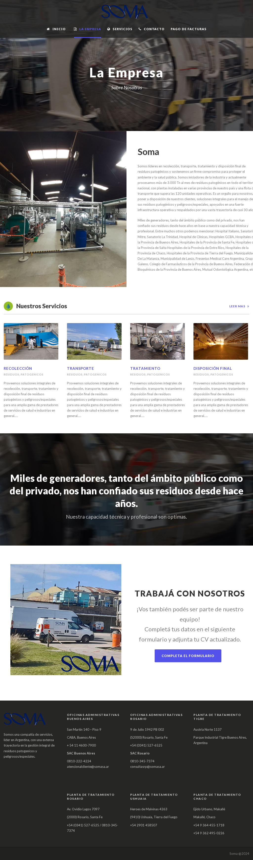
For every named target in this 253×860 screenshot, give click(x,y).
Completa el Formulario (188, 656)
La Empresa (90, 29)
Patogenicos (32, 374)
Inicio (59, 29)
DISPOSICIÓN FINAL (212, 368)
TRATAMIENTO (145, 368)
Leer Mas (237, 306)
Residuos (11, 374)
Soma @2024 (239, 854)
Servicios (122, 29)
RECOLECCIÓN (18, 368)
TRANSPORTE (80, 368)
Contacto (154, 29)
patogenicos (95, 374)
